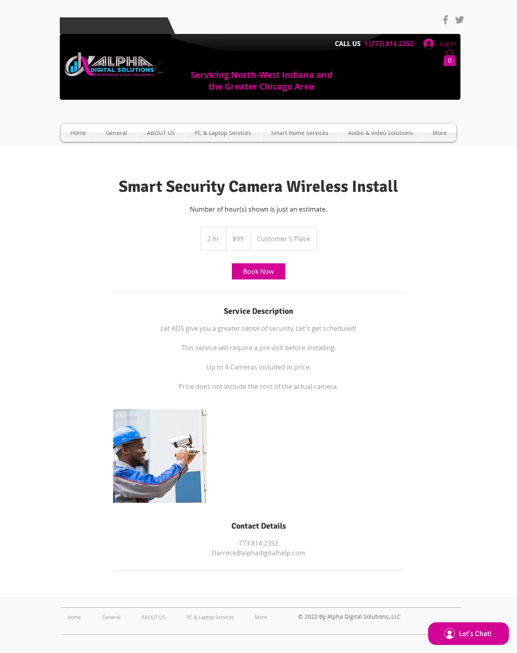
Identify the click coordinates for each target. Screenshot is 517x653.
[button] (449, 58)
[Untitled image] (160, 456)
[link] (258, 271)
